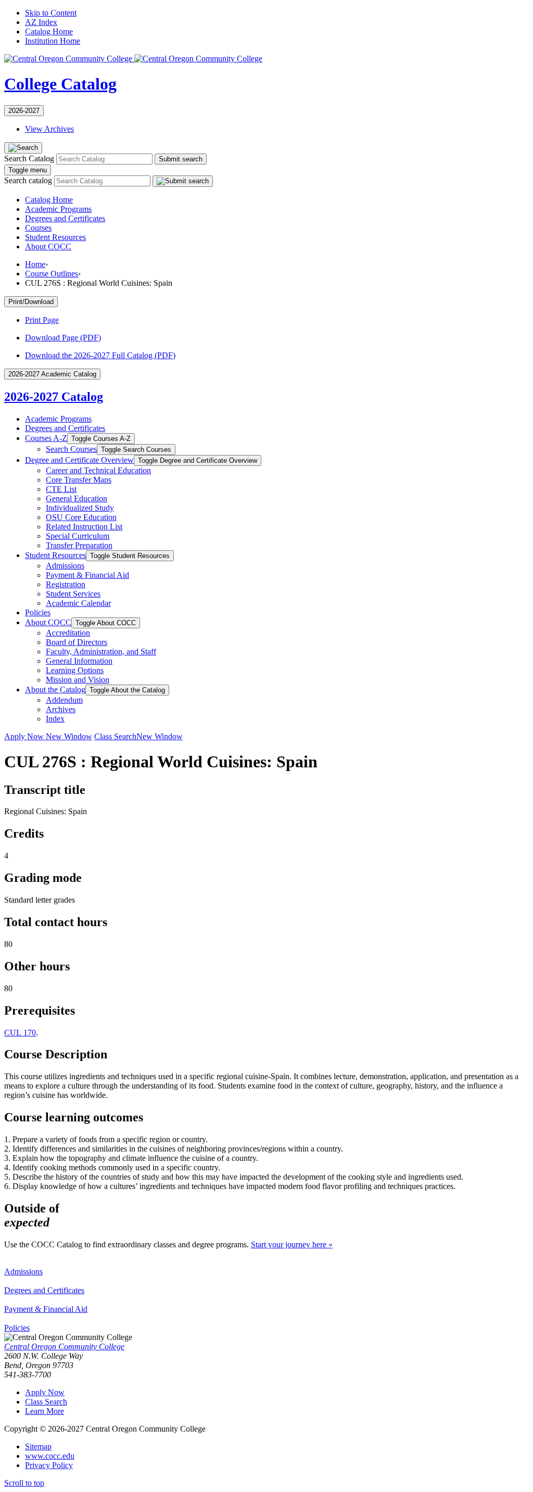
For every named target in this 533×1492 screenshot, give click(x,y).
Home (35, 264)
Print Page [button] (42, 319)
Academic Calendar (78, 603)
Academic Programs (58, 209)
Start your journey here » (292, 1244)
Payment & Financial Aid (45, 1309)
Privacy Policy (49, 1465)
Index (55, 718)
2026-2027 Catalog (53, 396)
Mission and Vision (77, 679)
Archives (60, 709)
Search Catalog (29, 158)
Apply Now (48, 736)
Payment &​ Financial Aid (87, 575)
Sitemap (38, 1446)
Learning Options (75, 670)
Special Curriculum (77, 536)
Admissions (65, 565)
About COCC (48, 246)
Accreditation (68, 632)
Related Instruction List (84, 526)
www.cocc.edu (49, 1455)
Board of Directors (76, 642)
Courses (38, 227)
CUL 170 (20, 1032)
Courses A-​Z (46, 438)
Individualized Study (80, 507)
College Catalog (60, 83)
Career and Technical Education (98, 470)
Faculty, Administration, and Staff (101, 651)
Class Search (138, 736)
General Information (79, 660)
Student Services (73, 593)
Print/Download (31, 302)
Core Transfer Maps (78, 479)
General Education (76, 498)
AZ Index (41, 22)
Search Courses (71, 449)
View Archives (49, 128)
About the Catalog (55, 689)
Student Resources (55, 237)
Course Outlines (51, 273)
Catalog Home (49, 31)
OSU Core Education (81, 517)
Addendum (64, 700)
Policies (37, 612)
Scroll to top (24, 1482)
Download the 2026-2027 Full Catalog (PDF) (100, 355)
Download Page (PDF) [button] (63, 337)
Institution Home (52, 40)
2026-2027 (24, 111)
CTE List (61, 489)
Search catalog (28, 180)
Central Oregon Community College (64, 1346)
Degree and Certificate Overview (79, 460)
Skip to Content (51, 12)
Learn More (44, 1411)
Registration (65, 584)
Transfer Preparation (79, 545)
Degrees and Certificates (65, 218)
